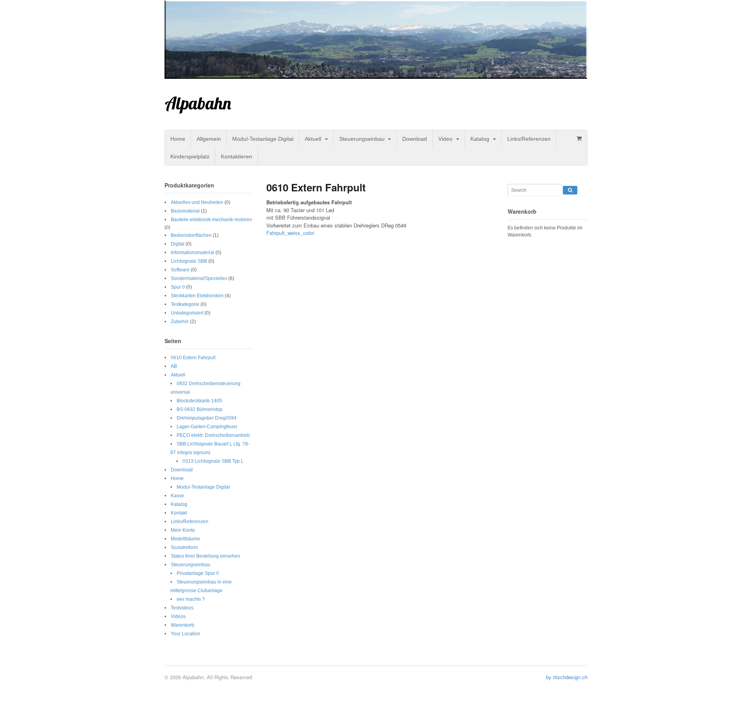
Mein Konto (183, 530)
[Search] (570, 190)
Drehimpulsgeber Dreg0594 (207, 418)
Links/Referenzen (529, 139)
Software (180, 270)
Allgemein (209, 139)
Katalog (479, 139)
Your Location (185, 633)
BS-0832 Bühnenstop (199, 409)
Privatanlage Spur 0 (198, 573)
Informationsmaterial (192, 252)
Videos (178, 616)
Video (445, 139)
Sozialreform (184, 547)
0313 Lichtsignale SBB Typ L (213, 461)
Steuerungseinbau (362, 139)
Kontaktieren (236, 156)
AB (174, 366)
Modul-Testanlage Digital (262, 139)
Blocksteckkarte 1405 (199, 401)
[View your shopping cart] (579, 138)
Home (177, 139)
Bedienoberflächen (191, 235)
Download (414, 139)
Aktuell (313, 139)
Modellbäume (185, 539)
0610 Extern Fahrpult (193, 357)
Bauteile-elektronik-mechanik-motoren (211, 219)
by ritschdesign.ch (567, 677)
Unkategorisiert (187, 313)
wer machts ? (191, 599)
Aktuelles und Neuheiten (197, 202)
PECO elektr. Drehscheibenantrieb (213, 435)
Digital (177, 244)
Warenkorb (182, 625)
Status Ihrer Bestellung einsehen (205, 556)
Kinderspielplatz (190, 156)
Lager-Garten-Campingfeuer (207, 426)
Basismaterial (185, 211)
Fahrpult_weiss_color (290, 232)
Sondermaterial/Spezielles (199, 278)
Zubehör (180, 321)
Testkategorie (185, 304)
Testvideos (182, 608)
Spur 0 (178, 287)
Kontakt (179, 513)
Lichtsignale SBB (189, 261)
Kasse (177, 495)
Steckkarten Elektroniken (197, 295)
